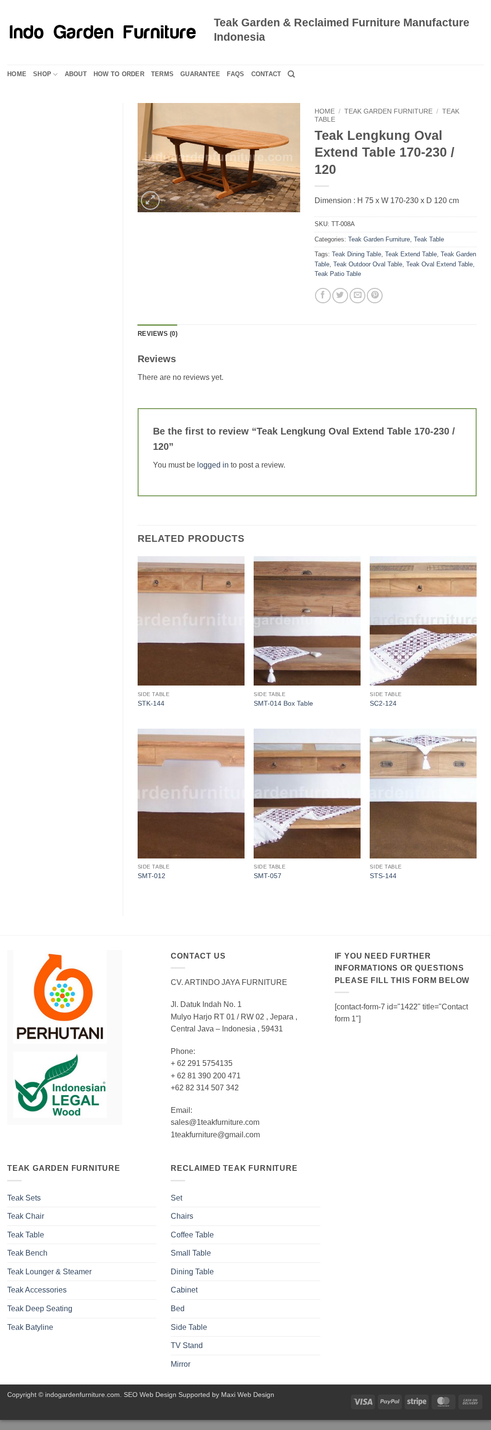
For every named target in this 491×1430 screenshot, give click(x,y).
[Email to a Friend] (357, 296)
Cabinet (184, 1290)
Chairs (182, 1216)
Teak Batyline (30, 1327)
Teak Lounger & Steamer (49, 1272)
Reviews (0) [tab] (157, 333)
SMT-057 (267, 876)
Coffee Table (192, 1235)
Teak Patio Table (338, 273)
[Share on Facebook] (323, 296)
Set (176, 1198)
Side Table (189, 1327)
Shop (42, 74)
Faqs (235, 74)
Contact (266, 74)
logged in (213, 465)
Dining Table (192, 1272)
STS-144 (383, 876)
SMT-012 (151, 876)
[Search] (291, 74)
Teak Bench (27, 1253)
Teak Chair (25, 1216)
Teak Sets (24, 1198)
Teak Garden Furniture (388, 111)
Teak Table (429, 239)
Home (16, 74)
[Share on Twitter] (340, 296)
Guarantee (200, 74)
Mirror (180, 1364)
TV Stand (187, 1345)
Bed (178, 1308)
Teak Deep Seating (39, 1308)
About (76, 74)
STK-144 (151, 703)
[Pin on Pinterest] (375, 296)
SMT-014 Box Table (283, 703)
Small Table (191, 1253)
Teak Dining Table (356, 254)
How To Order (119, 74)
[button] (150, 200)
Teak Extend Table (411, 254)
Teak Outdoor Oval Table (367, 264)
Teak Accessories (37, 1290)
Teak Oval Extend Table (439, 264)
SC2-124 (383, 703)
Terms (162, 74)
